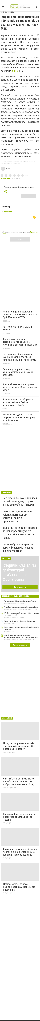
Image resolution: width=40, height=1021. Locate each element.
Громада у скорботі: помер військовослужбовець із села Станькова (17, 372)
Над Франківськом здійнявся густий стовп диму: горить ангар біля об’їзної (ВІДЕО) (19, 501)
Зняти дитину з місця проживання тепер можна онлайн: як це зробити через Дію (19, 342)
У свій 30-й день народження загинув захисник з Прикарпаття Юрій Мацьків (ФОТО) (19, 314)
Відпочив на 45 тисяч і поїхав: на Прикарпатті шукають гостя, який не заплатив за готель (20, 532)
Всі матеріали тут (20, 587)
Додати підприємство (20, 645)
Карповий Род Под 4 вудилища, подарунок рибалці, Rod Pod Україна (19, 817)
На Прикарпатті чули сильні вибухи (17, 328)
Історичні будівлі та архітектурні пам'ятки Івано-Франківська (19, 572)
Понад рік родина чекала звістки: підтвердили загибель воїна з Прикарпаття (17, 516)
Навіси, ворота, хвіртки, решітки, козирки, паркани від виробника (19, 887)
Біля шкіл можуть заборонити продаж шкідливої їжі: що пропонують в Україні (18, 402)
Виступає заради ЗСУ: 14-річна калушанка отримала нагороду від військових (18, 417)
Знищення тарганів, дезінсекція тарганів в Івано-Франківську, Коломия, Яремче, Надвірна (20, 852)
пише (15, 71)
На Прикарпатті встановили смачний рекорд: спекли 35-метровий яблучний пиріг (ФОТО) (19, 357)
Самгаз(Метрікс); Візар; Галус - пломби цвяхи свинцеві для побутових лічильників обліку (19, 781)
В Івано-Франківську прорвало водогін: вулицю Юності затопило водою (19, 387)
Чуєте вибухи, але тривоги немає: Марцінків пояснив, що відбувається (18, 548)
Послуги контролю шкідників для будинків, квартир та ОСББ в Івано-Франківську (19, 746)
